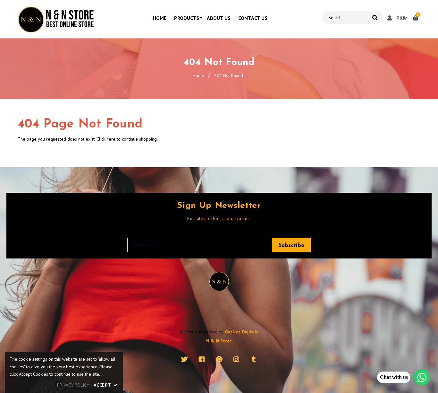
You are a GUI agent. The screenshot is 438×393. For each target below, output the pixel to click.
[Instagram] (236, 359)
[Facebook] (202, 359)
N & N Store (219, 341)
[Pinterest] (219, 359)
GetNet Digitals (241, 332)
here (110, 139)
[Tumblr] (254, 359)
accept (106, 385)
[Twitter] (185, 359)
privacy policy (73, 385)
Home (198, 75)
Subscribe (291, 246)
